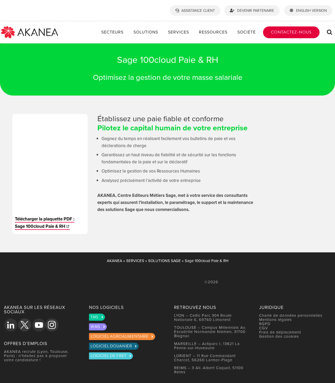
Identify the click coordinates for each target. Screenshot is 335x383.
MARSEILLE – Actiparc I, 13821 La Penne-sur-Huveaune (207, 346)
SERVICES (135, 260)
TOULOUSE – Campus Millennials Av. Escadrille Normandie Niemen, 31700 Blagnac (210, 331)
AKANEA (114, 260)
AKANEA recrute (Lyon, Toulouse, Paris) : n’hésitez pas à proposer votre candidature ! (36, 356)
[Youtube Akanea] (38, 324)
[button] (329, 32)
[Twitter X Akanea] (24, 324)
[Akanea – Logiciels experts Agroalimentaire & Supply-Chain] (29, 28)
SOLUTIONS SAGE (164, 260)
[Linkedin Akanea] (10, 324)
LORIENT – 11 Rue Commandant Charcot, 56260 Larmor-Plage (205, 358)
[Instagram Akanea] (51, 324)
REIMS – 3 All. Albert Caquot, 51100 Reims (208, 370)
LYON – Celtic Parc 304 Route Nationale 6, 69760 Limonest (203, 317)
